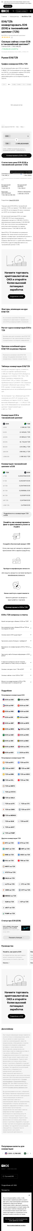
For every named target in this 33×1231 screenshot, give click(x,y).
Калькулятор (14, 16)
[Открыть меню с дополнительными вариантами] (31, 11)
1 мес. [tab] (19, 84)
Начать (5, 963)
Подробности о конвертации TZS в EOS (16, 514)
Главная (4, 16)
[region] (16, 1212)
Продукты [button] (5, 1190)
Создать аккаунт (21, 11)
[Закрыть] (29, 1195)
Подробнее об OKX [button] (9, 1185)
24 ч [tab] (9, 84)
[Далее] (30, 1153)
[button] (13, 11)
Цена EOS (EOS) (14, 200)
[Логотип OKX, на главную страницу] (5, 11)
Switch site (8, 6)
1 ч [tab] (4, 84)
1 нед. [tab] (14, 84)
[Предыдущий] (2, 1153)
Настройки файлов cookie (16, 1225)
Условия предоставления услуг (17, 1087)
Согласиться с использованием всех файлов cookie (16, 1219)
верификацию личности (16, 575)
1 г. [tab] (24, 84)
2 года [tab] (29, 84)
